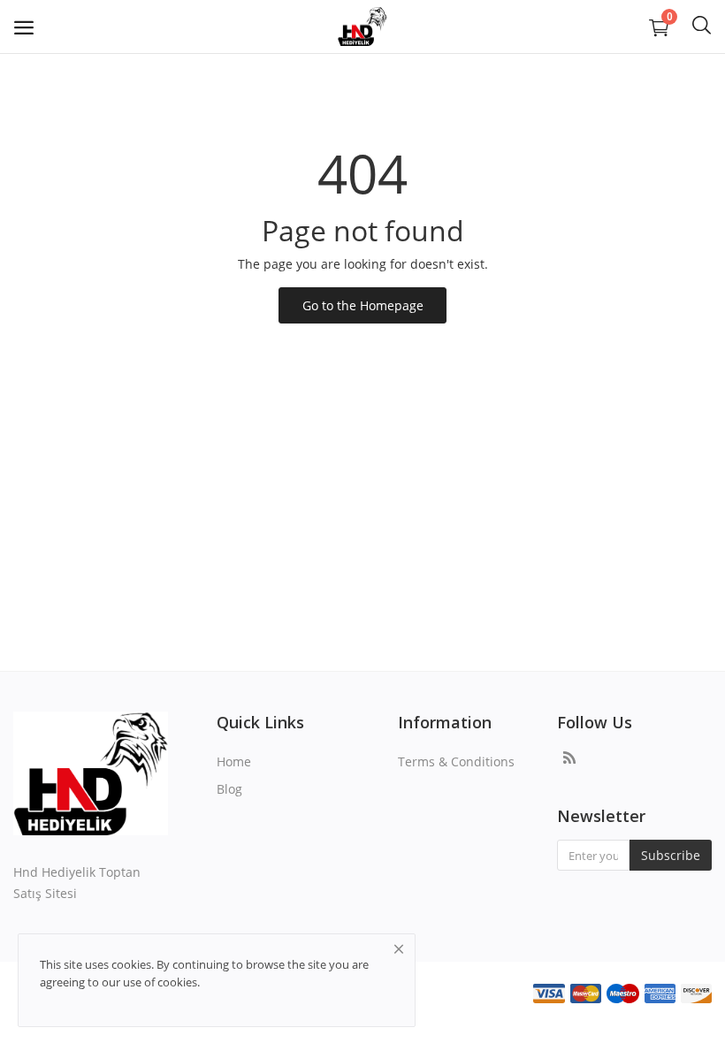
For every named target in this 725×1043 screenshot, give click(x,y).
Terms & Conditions (456, 761)
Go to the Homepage (363, 305)
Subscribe (670, 855)
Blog (229, 788)
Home (234, 761)
